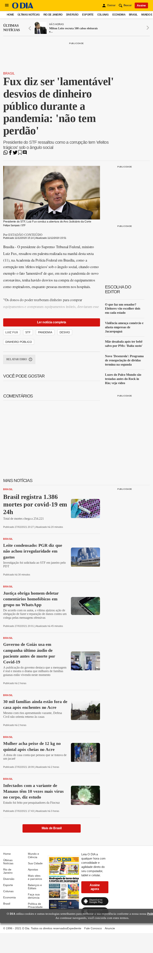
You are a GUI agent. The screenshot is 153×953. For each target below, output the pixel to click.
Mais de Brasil (52, 828)
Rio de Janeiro (53, 14)
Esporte (88, 14)
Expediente (74, 928)
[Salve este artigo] (20, 153)
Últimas (11, 28)
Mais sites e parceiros (35, 877)
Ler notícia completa (51, 322)
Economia (118, 14)
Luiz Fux (11, 332)
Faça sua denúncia (34, 896)
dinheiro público (18, 341)
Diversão (72, 14)
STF (28, 332)
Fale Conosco (93, 928)
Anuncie (110, 928)
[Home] (22, 7)
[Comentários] (24, 153)
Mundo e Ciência (33, 855)
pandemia (45, 332)
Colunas (103, 14)
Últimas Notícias (29, 14)
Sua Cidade (35, 863)
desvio (65, 332)
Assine (141, 5)
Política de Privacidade (35, 905)
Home (10, 14)
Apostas (33, 869)
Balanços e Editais (35, 886)
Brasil (133, 14)
